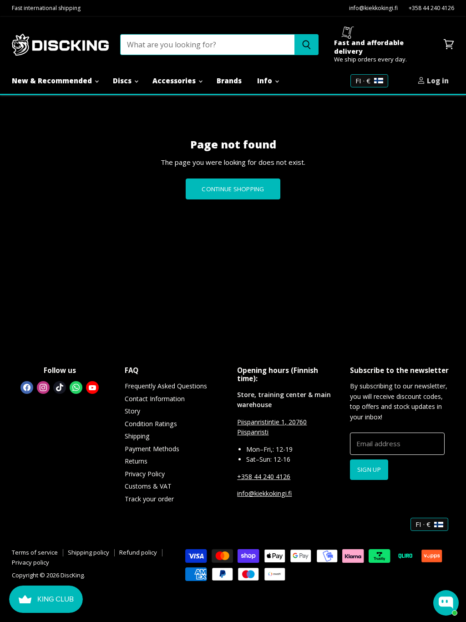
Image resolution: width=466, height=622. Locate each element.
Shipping (137, 436)
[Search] (306, 44)
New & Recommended (53, 80)
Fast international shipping (46, 8)
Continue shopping (233, 189)
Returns (136, 461)
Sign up (369, 469)
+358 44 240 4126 (431, 8)
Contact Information (155, 398)
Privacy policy (30, 562)
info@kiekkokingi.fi (373, 8)
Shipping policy (88, 552)
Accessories (175, 80)
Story (132, 411)
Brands (229, 80)
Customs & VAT (148, 486)
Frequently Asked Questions (166, 386)
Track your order (149, 499)
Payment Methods (152, 448)
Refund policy (138, 552)
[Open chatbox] (446, 603)
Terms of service (35, 552)
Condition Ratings (151, 423)
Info (265, 80)
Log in (437, 80)
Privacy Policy (145, 473)
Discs (123, 80)
